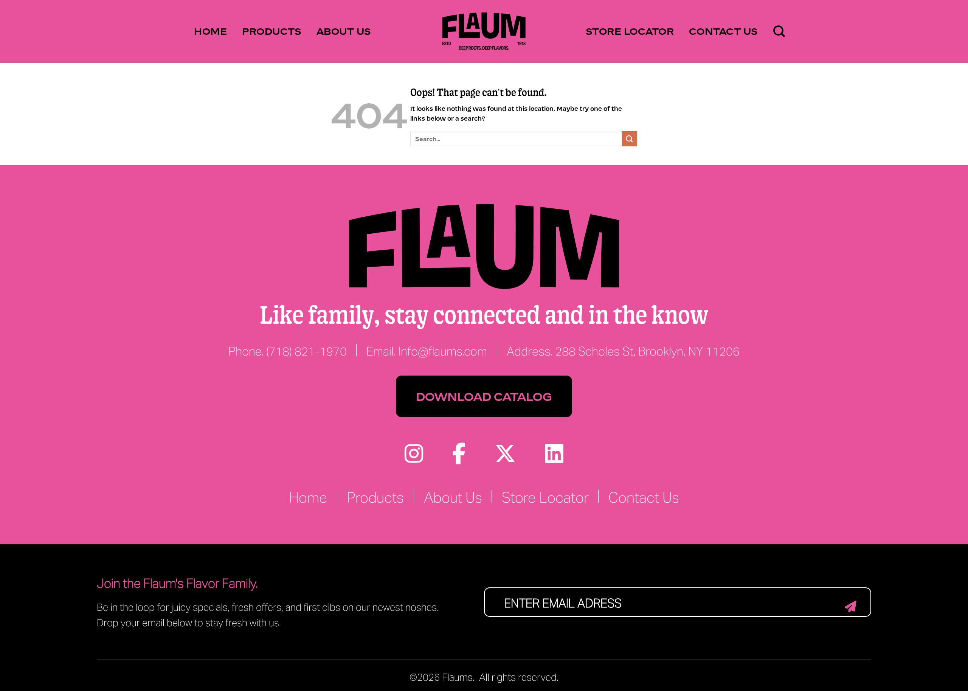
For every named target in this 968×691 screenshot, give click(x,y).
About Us (343, 31)
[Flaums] (484, 31)
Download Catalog (484, 396)
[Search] (779, 31)
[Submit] (629, 138)
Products (271, 31)
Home (210, 31)
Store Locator (630, 31)
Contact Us (723, 31)
